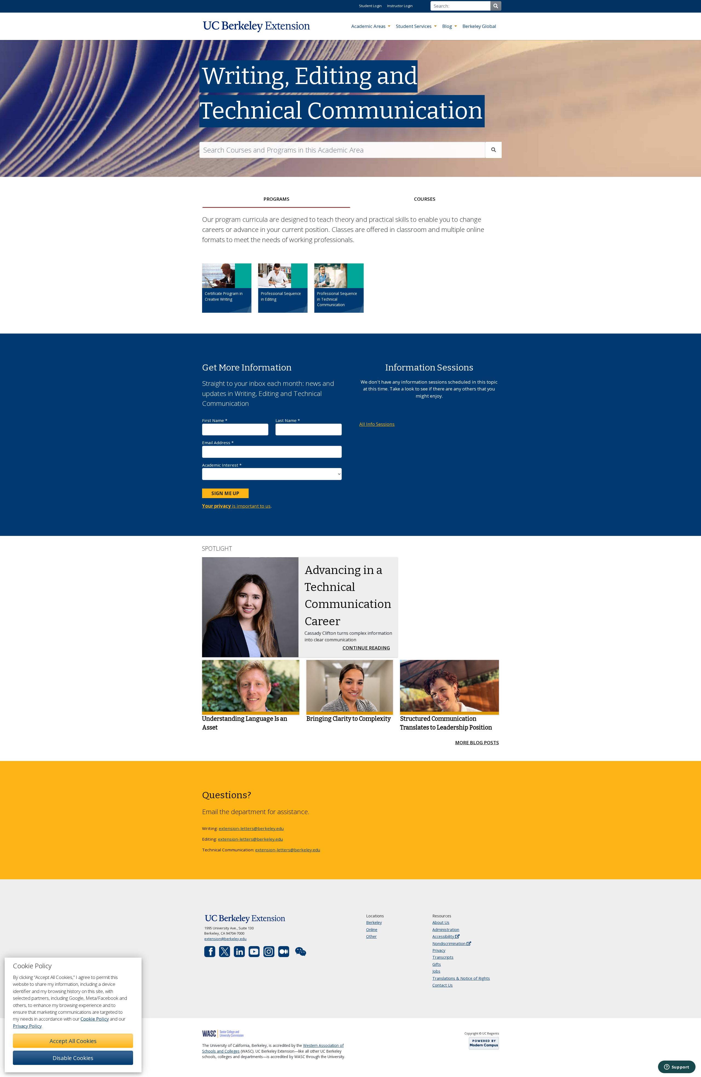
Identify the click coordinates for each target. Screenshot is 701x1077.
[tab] (276, 199)
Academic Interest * (222, 465)
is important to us (236, 506)
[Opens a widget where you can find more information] (677, 1067)
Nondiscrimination (449, 943)
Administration (445, 929)
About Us (440, 922)
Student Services (414, 26)
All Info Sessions (377, 424)
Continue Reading (368, 647)
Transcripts (442, 957)
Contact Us (442, 985)
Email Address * (218, 442)
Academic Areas (369, 26)
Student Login (370, 5)
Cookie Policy (95, 1019)
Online (371, 929)
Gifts (436, 964)
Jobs (436, 971)
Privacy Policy (27, 1026)
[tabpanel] (350, 268)
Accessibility (443, 936)
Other (371, 936)
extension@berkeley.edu (225, 938)
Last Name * (287, 420)
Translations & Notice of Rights (461, 978)
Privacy (438, 950)
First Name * (214, 420)
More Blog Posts (477, 742)
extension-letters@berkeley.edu (251, 828)
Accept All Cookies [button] (73, 1041)
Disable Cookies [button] (73, 1058)
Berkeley (374, 922)
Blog (447, 26)
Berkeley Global (479, 26)
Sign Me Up (225, 493)
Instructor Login (400, 5)
